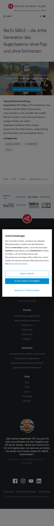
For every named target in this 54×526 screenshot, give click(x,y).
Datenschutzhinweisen (17, 264)
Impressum (19, 290)
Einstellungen (27, 274)
